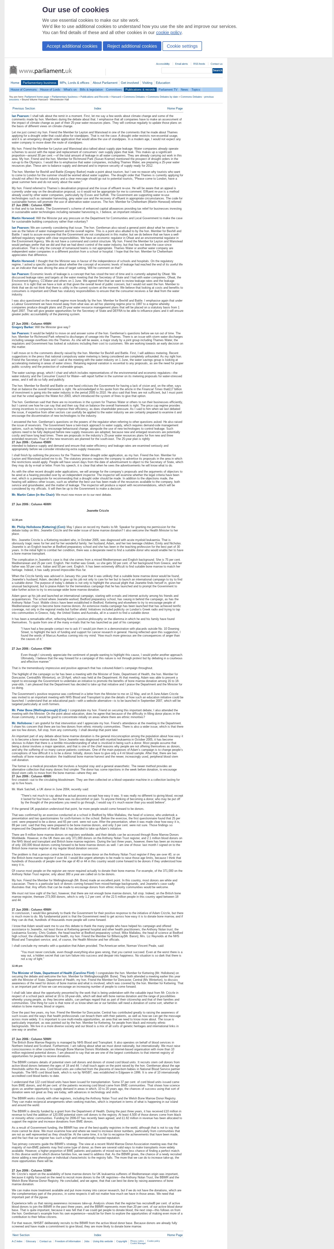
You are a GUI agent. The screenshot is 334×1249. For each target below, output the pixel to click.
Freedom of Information (68, 1241)
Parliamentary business (39, 82)
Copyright (121, 1241)
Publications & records (140, 89)
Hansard (116, 96)
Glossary (31, 1241)
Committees (114, 89)
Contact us (217, 63)
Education (163, 82)
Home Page (175, 108)
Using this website (103, 1241)
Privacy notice (137, 1241)
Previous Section (23, 108)
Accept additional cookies (72, 46)
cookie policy (169, 32)
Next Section (21, 1235)
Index (97, 108)
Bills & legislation (91, 89)
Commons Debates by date (163, 96)
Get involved (130, 82)
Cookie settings (182, 46)
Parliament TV (168, 89)
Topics (196, 89)
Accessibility (163, 63)
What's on (70, 89)
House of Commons (24, 89)
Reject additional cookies (132, 46)
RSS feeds (199, 63)
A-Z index (17, 1241)
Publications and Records (94, 96)
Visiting (147, 82)
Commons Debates (134, 96)
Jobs (87, 1241)
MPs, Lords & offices (74, 82)
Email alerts (181, 63)
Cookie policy (153, 1241)
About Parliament (105, 82)
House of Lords (50, 89)
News (184, 89)
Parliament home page (37, 96)
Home (15, 82)
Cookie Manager (138, 1243)
